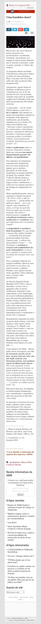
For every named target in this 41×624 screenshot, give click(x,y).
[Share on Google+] (21, 29)
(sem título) (12, 522)
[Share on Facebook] (9, 29)
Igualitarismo (15, 462)
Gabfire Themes (31, 620)
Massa (23, 462)
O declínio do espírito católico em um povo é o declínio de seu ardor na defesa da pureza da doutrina (21, 570)
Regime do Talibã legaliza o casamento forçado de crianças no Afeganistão (21, 507)
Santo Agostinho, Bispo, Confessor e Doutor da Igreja (19, 527)
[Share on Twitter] (15, 29)
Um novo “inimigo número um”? (21, 556)
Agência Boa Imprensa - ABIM (19, 618)
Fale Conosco (13, 597)
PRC (9, 21)
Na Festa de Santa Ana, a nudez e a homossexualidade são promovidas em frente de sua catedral (21, 536)
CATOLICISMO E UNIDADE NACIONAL (20, 550)
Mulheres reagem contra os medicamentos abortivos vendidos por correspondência (21, 516)
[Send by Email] (32, 32)
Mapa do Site (24, 597)
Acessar (11, 620)
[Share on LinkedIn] (27, 29)
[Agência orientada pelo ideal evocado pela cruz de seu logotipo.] (20, 11)
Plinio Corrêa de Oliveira (19, 463)
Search (31, 8)
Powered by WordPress (20, 620)
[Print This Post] (26, 32)
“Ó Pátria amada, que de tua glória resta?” (19, 561)
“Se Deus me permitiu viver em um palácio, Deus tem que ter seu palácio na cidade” (21, 579)
